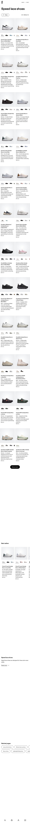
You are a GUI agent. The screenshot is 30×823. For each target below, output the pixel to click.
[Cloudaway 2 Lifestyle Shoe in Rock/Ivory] (22, 294)
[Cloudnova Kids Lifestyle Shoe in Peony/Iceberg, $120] (22, 249)
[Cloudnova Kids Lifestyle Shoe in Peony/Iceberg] (17, 258)
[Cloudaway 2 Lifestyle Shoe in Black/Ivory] (11, 371)
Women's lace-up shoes (21, 747)
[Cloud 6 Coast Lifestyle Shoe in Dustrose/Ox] (22, 183)
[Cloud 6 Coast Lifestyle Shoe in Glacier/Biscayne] (11, 146)
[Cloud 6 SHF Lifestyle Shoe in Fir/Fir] (6, 408)
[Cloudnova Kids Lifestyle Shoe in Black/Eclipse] (22, 258)
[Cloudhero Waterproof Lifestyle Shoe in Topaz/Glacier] (6, 220)
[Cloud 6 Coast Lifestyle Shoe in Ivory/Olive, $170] (7, 136)
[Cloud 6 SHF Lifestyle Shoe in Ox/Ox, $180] (7, 398)
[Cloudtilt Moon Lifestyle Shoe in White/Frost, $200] (22, 136)
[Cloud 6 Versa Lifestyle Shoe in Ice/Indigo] (26, 220)
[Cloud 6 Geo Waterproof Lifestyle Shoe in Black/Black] (2, 294)
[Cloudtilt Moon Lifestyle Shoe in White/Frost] (17, 146)
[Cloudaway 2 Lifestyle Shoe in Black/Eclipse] (17, 294)
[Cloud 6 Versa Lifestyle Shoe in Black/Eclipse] (6, 35)
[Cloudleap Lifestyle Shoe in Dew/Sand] (17, 35)
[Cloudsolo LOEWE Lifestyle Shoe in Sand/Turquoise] (2, 445)
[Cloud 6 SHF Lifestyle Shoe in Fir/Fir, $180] (22, 398)
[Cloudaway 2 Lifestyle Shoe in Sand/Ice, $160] (7, 361)
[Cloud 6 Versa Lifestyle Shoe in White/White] (17, 220)
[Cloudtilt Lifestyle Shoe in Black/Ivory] (26, 72)
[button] (5, 820)
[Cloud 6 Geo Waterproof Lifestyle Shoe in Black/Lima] (11, 294)
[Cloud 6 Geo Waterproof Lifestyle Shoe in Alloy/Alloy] (6, 294)
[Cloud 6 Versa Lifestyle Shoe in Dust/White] (11, 35)
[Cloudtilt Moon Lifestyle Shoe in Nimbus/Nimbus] (26, 146)
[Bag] (12, 820)
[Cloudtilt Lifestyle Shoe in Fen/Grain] (11, 332)
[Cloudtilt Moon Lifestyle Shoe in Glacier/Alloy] (6, 258)
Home (23, 2)
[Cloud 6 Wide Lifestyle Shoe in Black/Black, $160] (7, 99)
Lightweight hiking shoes (18, 751)
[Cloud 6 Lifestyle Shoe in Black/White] (26, 109)
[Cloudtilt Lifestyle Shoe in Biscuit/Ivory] (22, 72)
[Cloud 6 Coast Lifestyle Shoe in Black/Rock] (6, 146)
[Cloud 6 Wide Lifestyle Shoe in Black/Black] (6, 72)
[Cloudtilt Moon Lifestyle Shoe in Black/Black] (2, 258)
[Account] (18, 820)
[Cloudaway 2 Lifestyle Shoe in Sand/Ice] (26, 294)
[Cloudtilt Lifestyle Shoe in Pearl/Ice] (17, 72)
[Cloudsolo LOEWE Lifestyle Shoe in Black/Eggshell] (6, 445)
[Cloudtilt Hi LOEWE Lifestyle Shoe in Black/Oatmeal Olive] (22, 371)
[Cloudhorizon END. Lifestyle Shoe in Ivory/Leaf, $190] (22, 435)
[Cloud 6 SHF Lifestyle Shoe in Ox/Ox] (2, 408)
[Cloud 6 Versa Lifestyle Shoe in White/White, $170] (22, 210)
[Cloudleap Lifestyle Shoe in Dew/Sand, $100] (22, 25)
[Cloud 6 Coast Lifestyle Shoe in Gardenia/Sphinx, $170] (22, 173)
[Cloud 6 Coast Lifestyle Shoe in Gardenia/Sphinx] (17, 183)
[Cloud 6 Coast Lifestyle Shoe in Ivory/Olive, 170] (7, 553)
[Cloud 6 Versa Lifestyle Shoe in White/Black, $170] (7, 25)
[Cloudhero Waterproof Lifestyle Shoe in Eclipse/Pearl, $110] (7, 210)
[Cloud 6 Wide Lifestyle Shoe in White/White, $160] (7, 62)
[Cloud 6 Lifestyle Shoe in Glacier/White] (17, 109)
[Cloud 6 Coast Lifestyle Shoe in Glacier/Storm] (26, 183)
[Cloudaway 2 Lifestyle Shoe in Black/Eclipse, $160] (22, 284)
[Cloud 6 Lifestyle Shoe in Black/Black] (22, 109)
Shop (27, 2)
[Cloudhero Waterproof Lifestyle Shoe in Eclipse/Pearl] (2, 220)
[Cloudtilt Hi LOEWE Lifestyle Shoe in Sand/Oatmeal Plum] (17, 371)
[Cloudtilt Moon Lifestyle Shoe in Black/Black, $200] (7, 249)
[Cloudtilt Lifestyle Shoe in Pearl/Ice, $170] (22, 62)
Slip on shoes (6, 751)
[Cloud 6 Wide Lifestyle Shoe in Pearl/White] (11, 109)
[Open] (25, 820)
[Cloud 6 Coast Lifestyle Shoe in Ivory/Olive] (2, 146)
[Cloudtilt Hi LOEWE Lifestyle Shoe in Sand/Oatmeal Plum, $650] (22, 361)
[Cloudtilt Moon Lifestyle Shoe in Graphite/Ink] (22, 146)
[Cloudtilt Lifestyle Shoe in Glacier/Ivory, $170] (22, 323)
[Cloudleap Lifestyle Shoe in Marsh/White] (26, 35)
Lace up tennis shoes (7, 747)
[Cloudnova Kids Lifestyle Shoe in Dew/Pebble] (26, 258)
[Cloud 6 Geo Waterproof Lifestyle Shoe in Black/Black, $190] (7, 284)
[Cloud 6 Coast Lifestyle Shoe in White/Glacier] (17, 562)
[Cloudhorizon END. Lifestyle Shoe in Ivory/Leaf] (17, 445)
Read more (4, 665)
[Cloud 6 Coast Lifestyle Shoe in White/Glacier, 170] (21, 553)
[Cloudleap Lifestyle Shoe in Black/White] (22, 35)
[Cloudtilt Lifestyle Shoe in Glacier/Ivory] (17, 332)
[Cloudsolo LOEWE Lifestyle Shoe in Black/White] (11, 445)
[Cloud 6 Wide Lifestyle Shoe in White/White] (2, 72)
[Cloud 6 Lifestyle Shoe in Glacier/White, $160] (22, 99)
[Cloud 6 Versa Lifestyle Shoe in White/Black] (2, 35)
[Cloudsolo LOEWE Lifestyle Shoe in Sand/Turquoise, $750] (7, 435)
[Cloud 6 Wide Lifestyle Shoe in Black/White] (11, 72)
